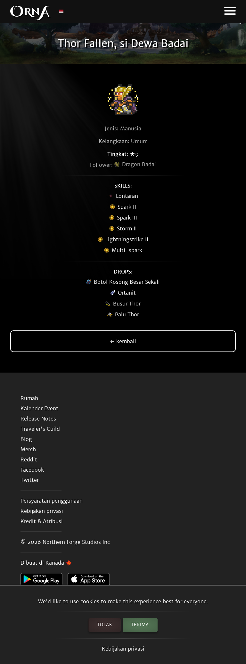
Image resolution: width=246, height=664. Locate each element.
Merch (28, 449)
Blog (26, 439)
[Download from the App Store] (91, 581)
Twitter (29, 480)
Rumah (29, 398)
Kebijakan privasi (123, 648)
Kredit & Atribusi (41, 521)
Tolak (104, 625)
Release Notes (38, 418)
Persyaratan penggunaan (51, 501)
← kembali (123, 341)
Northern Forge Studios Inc (76, 542)
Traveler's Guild (40, 429)
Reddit (28, 459)
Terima (140, 625)
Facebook (32, 470)
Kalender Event (39, 408)
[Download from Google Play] (44, 581)
